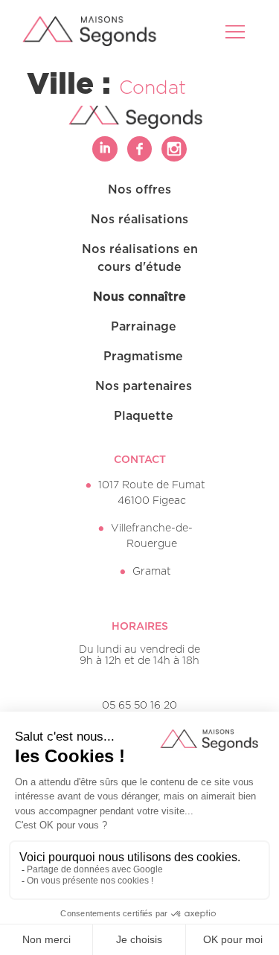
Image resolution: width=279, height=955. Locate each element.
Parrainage (143, 327)
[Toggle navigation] (237, 31)
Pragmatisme (143, 356)
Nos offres (139, 190)
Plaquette (143, 416)
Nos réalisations (139, 220)
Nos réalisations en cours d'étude (140, 258)
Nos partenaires (143, 386)
